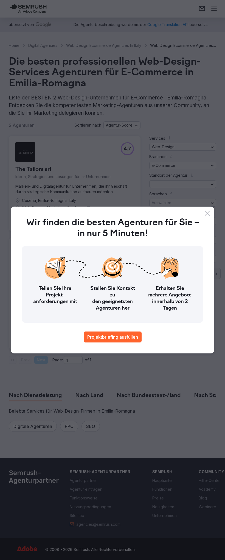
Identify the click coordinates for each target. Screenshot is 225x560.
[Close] (207, 213)
